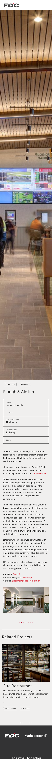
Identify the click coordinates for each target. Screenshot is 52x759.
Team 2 (16, 574)
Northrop (27, 578)
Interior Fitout (17, 710)
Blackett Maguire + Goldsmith (26, 581)
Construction (10, 384)
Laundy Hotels (39, 474)
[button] (6, 603)
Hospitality (24, 384)
